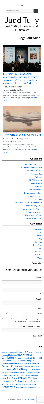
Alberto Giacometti (18, 352)
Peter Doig (10, 381)
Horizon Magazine (34, 190)
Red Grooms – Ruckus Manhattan (28, 202)
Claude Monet (35, 358)
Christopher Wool (21, 358)
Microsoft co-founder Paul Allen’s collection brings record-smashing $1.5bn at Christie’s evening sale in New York (21, 78)
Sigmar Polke (33, 384)
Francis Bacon (17, 363)
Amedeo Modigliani (9, 355)
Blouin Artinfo (36, 183)
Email (39, 299)
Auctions (38, 235)
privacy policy (32, 399)
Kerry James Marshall (30, 372)
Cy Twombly (6, 361)
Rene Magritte (28, 381)
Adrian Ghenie (6, 352)
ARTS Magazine (35, 180)
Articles (39, 232)
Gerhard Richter (10, 366)
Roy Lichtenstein (13, 384)
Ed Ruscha (34, 360)
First (40, 285)
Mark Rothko (12, 378)
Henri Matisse (31, 366)
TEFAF (17, 387)
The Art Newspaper (34, 212)
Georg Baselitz (35, 363)
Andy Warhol (24, 354)
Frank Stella (27, 363)
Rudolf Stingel (26, 384)
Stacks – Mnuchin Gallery (31, 209)
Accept (39, 313)
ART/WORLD (36, 174)
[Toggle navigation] (22, 5)
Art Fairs (38, 229)
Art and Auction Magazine (31, 167)
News (39, 248)
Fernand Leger (6, 363)
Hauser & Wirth (22, 366)
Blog (40, 239)
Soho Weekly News (34, 205)
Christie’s (8, 357)
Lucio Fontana (22, 375)
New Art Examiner (34, 196)
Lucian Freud (12, 375)
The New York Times (33, 215)
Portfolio (38, 199)
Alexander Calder (34, 352)
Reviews (38, 254)
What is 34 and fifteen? (31, 326)
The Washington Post (33, 218)
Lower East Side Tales (33, 193)
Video (39, 258)
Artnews (38, 177)
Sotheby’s (8, 387)
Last (40, 293)
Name (39, 277)
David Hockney (25, 360)
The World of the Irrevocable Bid (22, 134)
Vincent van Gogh (25, 387)
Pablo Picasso (26, 377)
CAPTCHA (37, 336)
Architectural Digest (33, 164)
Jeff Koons (36, 370)
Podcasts (38, 251)
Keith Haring (20, 372)
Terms (38, 309)
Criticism (38, 242)
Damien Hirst (15, 360)
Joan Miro (4, 372)
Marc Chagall (31, 375)
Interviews (37, 245)
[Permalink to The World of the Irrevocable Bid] (22, 132)
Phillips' (18, 381)
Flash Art (38, 186)
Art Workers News (34, 170)
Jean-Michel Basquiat (19, 369)
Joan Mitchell (12, 372)
